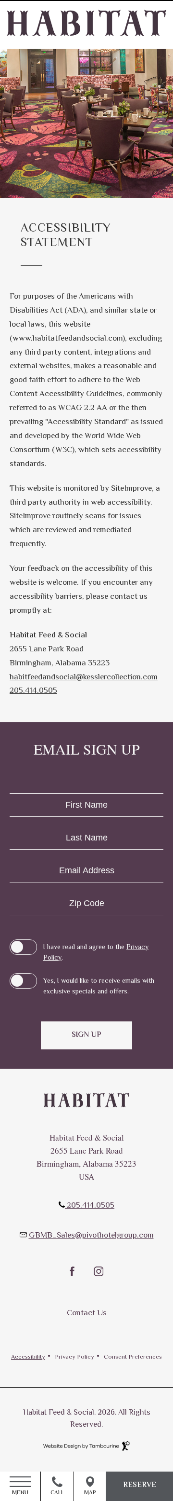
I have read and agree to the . (95, 953)
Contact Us (87, 1313)
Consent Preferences (133, 1357)
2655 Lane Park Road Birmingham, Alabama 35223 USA (86, 1163)
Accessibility (28, 1357)
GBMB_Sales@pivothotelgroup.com (91, 1235)
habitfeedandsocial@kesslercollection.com (84, 677)
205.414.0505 (33, 691)
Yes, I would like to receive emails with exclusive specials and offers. (98, 986)
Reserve (139, 1485)
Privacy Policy (74, 1357)
